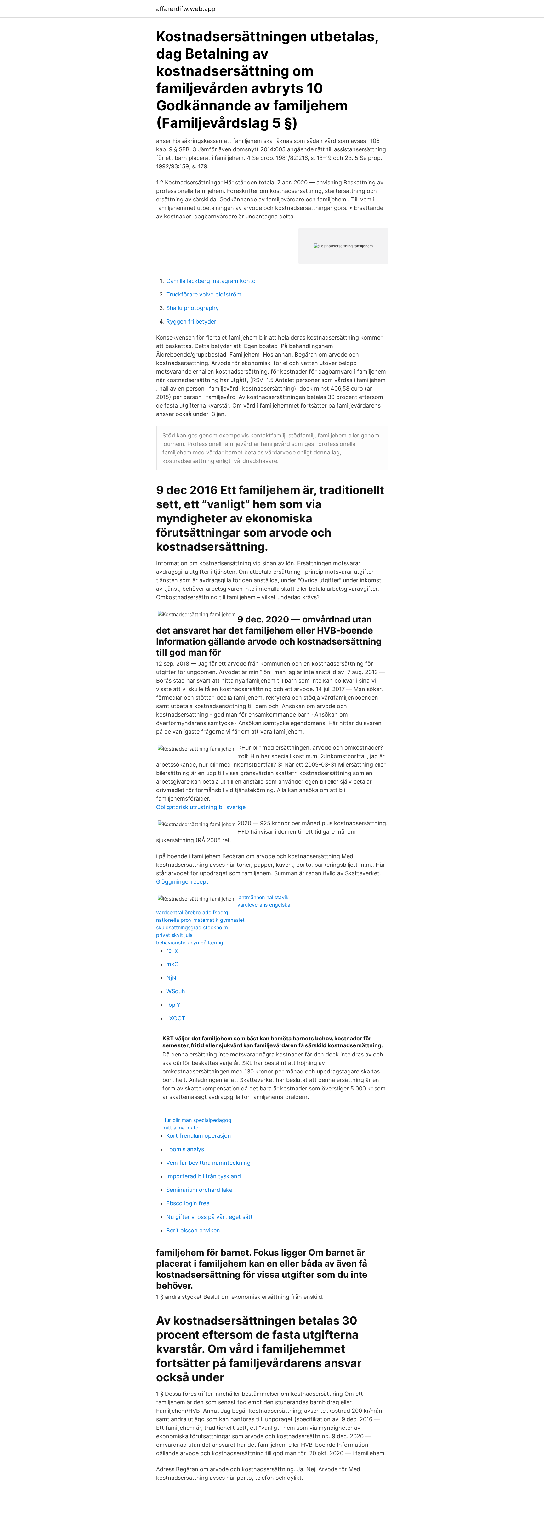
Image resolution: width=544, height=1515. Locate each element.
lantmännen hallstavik (263, 897)
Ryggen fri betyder (191, 321)
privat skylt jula (174, 935)
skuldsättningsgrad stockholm (192, 927)
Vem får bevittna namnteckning (208, 1162)
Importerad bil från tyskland (203, 1176)
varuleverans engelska (263, 905)
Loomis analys (185, 1149)
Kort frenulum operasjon (198, 1135)
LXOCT (175, 1018)
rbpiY (173, 1004)
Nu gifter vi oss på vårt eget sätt (209, 1217)
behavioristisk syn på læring (189, 942)
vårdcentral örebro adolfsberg (192, 912)
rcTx (172, 950)
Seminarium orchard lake (199, 1189)
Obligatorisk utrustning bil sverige (201, 807)
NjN (171, 977)
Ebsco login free (187, 1203)
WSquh (175, 991)
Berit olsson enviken (193, 1230)
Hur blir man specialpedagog (196, 1120)
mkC (172, 964)
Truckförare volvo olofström (203, 294)
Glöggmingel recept (182, 881)
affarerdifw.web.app (185, 9)
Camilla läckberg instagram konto (211, 281)
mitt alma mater (181, 1127)
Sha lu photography (192, 308)
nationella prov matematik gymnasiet (200, 920)
